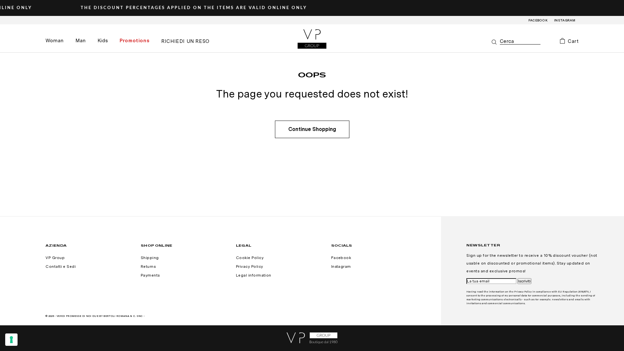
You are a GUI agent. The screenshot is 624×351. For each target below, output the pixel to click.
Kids (103, 41)
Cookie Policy (250, 257)
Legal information (253, 275)
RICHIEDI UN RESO (185, 41)
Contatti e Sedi (61, 266)
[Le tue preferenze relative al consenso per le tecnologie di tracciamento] (11, 339)
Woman (55, 41)
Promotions (135, 41)
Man (80, 41)
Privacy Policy (249, 266)
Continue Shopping (312, 129)
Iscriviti (524, 281)
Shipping (150, 257)
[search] (520, 41)
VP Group (55, 257)
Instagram (564, 20)
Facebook (538, 20)
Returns (148, 266)
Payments (150, 275)
